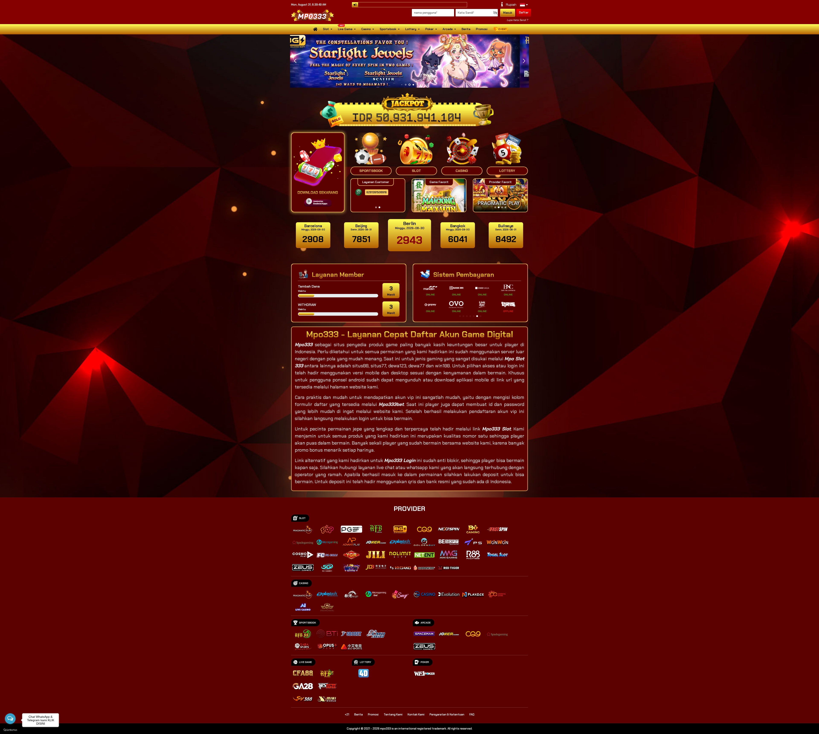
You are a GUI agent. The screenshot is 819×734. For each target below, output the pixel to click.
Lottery (410, 29)
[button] (524, 61)
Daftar (524, 12)
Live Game (345, 29)
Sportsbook (388, 29)
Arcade (448, 29)
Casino (366, 29)
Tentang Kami (393, 714)
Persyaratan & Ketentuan (447, 714)
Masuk (507, 13)
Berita (466, 29)
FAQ (471, 714)
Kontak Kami (416, 714)
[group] (500, 195)
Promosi (481, 29)
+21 (347, 714)
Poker (429, 29)
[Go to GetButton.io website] (10, 729)
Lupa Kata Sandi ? (517, 20)
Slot (326, 29)
